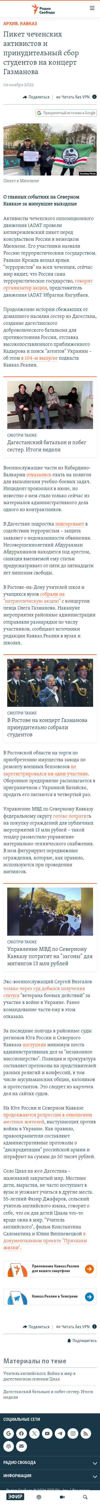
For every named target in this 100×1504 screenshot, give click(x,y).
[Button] (36, 97)
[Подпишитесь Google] (8, 1433)
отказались (38, 475)
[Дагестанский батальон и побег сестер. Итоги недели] (50, 405)
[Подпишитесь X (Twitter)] (34, 1433)
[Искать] (85, 1497)
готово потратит (71, 816)
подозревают (69, 524)
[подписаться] (21, 1446)
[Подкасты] (8, 1446)
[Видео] (62, 1497)
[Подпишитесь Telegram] (60, 1433)
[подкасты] (39, 1497)
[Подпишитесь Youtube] (47, 1433)
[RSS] (86, 1433)
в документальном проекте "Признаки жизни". (45, 1241)
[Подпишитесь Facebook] (21, 1433)
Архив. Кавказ (20, 24)
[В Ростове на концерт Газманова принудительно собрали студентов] (50, 683)
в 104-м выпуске (39, 358)
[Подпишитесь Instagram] (73, 1433)
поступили (34, 1045)
